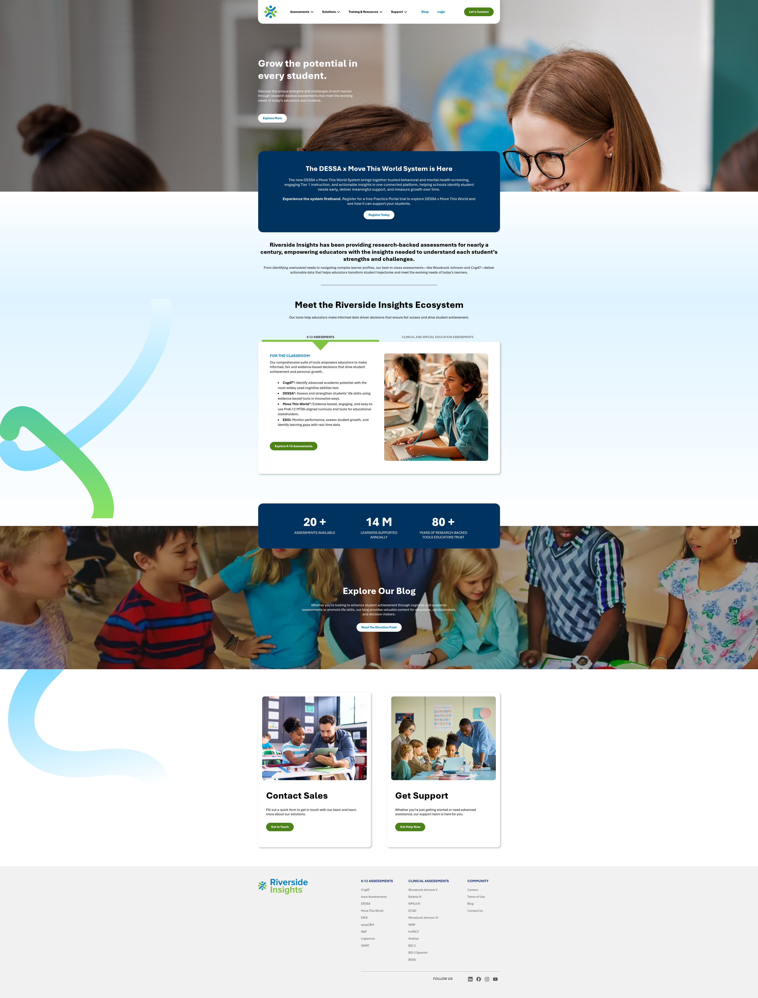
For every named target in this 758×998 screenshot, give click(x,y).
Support (397, 12)
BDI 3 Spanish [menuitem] (418, 953)
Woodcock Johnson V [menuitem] (422, 890)
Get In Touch (280, 827)
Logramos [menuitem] (368, 939)
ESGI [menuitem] (364, 918)
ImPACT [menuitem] (413, 932)
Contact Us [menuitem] (475, 911)
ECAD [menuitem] (412, 911)
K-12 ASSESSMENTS (320, 337)
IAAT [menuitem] (364, 932)
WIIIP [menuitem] (411, 925)
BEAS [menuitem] (412, 960)
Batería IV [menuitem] (414, 897)
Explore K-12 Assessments (293, 446)
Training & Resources (363, 12)
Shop (425, 12)
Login (441, 12)
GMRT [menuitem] (365, 946)
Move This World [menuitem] (372, 911)
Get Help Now (410, 827)
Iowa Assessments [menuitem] (374, 897)
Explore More (272, 118)
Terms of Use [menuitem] (476, 897)
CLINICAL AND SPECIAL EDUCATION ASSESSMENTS (437, 337)
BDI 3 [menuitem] (412, 946)
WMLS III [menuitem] (414, 904)
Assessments (299, 12)
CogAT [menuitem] (365, 890)
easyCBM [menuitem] (367, 925)
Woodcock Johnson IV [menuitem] (423, 918)
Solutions (329, 12)
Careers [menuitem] (472, 890)
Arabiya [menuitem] (413, 939)
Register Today (379, 215)
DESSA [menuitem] (365, 904)
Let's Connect (479, 12)
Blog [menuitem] (470, 904)
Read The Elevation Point (379, 627)
